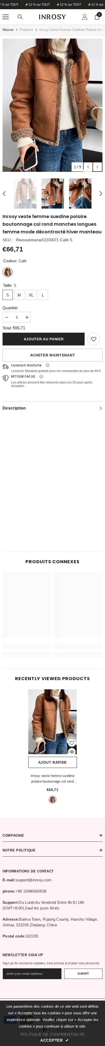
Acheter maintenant (52, 355)
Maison (8, 30)
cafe (52, 799)
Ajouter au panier (44, 339)
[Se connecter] (85, 17)
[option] (52, 105)
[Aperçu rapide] (72, 752)
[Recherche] (20, 17)
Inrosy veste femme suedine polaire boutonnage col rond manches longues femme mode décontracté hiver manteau (53, 779)
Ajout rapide (52, 762)
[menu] (6, 17)
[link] (93, 339)
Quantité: (10, 308)
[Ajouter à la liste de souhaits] (72, 743)
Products (26, 30)
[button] (88, 166)
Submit (83, 973)
